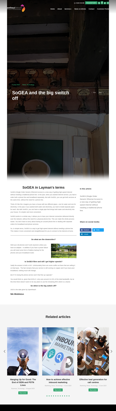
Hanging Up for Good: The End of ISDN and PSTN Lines (23, 382)
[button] (85, 230)
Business (14, 388)
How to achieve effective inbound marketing (58, 380)
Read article (23, 393)
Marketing (48, 385)
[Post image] (23, 351)
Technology (30, 84)
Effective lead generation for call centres (93, 380)
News (24, 84)
